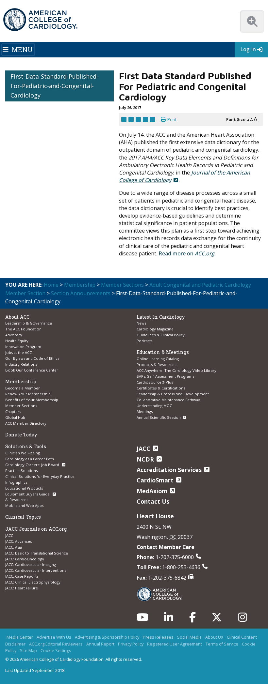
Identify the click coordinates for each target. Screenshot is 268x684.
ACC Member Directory (25, 423)
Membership (79, 284)
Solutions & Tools (25, 446)
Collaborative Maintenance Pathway (168, 399)
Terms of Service (222, 644)
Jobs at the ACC (18, 352)
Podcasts (144, 340)
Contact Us (153, 501)
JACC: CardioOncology (24, 558)
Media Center (20, 637)
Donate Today (21, 435)
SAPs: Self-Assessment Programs (165, 376)
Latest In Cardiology (161, 317)
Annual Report (100, 644)
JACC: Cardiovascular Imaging (30, 564)
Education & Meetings (163, 352)
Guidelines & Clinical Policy (161, 334)
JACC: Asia (13, 547)
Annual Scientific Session (159, 417)
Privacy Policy (130, 644)
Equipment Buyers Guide (28, 494)
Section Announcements (80, 293)
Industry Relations (21, 364)
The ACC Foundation (23, 329)
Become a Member (22, 388)
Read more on (186, 253)
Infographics (16, 482)
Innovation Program (23, 346)
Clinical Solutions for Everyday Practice (40, 476)
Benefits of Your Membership (31, 399)
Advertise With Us (54, 637)
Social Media (189, 637)
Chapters (13, 411)
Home (51, 284)
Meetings (145, 411)
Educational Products (24, 488)
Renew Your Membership (28, 393)
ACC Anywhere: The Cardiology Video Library (176, 370)
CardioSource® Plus (155, 382)
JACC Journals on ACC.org (36, 529)
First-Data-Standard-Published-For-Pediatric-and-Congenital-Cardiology (54, 85)
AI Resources (16, 499)
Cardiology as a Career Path (29, 458)
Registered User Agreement (174, 644)
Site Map (28, 650)
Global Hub (15, 417)
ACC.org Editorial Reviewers (56, 644)
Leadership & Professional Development (173, 393)
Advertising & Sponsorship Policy (107, 637)
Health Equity (16, 340)
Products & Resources (156, 364)
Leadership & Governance (28, 323)
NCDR (145, 459)
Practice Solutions (21, 470)
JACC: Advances (18, 541)
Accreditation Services (169, 470)
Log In (248, 49)
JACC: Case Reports (21, 576)
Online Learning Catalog (158, 358)
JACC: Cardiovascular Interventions (35, 570)
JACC (9, 535)
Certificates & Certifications (161, 388)
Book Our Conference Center (31, 370)
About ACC (17, 317)
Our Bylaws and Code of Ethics (32, 358)
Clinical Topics (23, 517)
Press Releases (158, 637)
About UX (214, 637)
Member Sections (122, 284)
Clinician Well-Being (22, 452)
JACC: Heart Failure (21, 587)
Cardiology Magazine (155, 329)
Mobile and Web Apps (24, 505)
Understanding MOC (154, 405)
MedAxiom (152, 491)
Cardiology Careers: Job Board (32, 464)
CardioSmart (155, 480)
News (141, 323)
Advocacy (13, 334)
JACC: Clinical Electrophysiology (32, 582)
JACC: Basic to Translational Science (36, 553)
